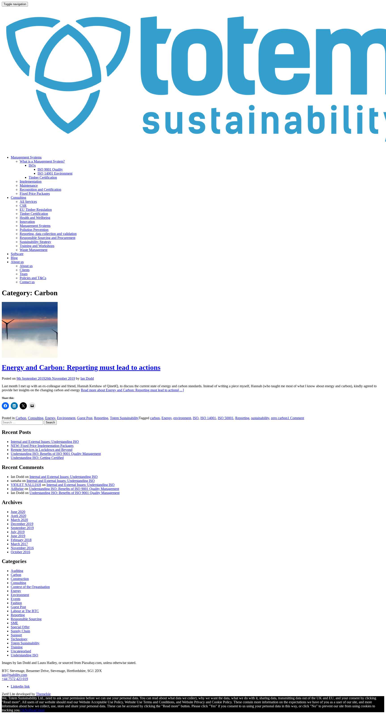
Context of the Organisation (30, 587)
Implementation (31, 181)
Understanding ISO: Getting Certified (37, 458)
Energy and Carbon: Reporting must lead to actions (81, 367)
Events (15, 599)
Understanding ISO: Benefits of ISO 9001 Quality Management (56, 454)
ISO (196, 418)
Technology (19, 639)
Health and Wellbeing (35, 218)
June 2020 (18, 512)
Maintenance (29, 185)
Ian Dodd (87, 378)
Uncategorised (21, 651)
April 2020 (18, 516)
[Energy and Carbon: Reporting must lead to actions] (30, 356)
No (27, 710)
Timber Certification (43, 177)
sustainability (260, 418)
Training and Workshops (37, 246)
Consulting (18, 197)
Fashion (16, 603)
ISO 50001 (225, 418)
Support (16, 635)
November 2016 (22, 548)
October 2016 (20, 552)
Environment (66, 418)
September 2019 (22, 528)
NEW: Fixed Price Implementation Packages (42, 446)
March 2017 (19, 544)
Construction (20, 579)
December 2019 (22, 524)
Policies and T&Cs (33, 278)
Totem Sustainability (124, 418)
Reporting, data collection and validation (48, 234)
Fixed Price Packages (35, 193)
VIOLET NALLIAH (26, 485)
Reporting (101, 418)
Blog (14, 258)
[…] (132, 390)
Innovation (27, 222)
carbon (155, 418)
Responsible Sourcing (26, 619)
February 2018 (21, 540)
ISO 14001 (208, 418)
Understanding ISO (24, 655)
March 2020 (19, 520)
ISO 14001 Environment (55, 173)
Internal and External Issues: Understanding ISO (45, 442)
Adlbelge (17, 489)
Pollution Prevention (34, 230)
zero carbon (279, 418)
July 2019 (18, 532)
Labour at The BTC (25, 611)
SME (14, 623)
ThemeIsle (43, 694)
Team (23, 274)
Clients (24, 270)
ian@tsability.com (14, 675)
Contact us (27, 282)
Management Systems (26, 157)
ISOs (32, 165)
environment (182, 418)
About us (17, 262)
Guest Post (84, 418)
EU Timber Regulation (36, 209)
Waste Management (33, 250)
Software (17, 254)
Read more (37, 710)
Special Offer (20, 627)
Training (17, 647)
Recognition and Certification (40, 189)
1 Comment (295, 418)
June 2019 (18, 536)
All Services (28, 201)
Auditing (17, 571)
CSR (23, 205)
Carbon (21, 418)
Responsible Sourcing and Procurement (47, 238)
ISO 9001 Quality (50, 169)
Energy (50, 418)
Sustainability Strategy (35, 242)
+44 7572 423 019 (15, 679)
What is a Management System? (42, 161)
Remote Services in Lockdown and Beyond (41, 450)
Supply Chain (20, 631)
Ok (22, 710)
